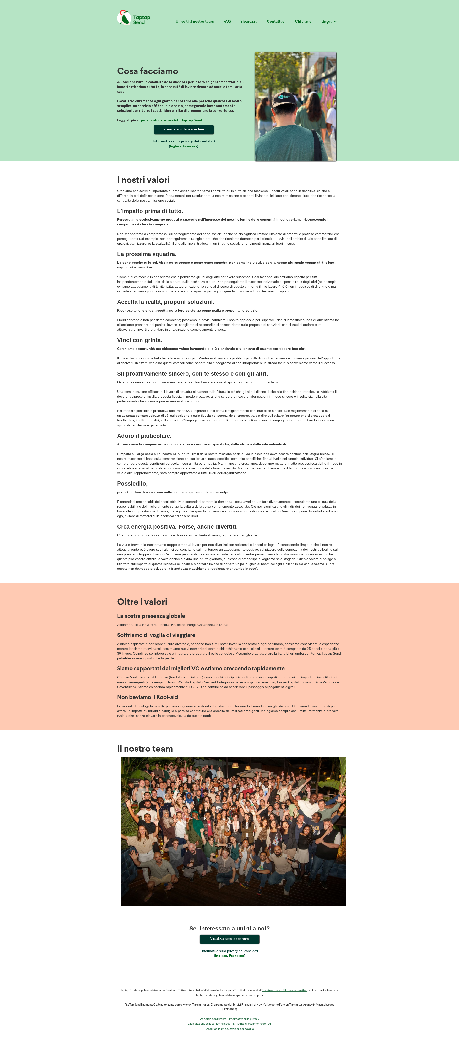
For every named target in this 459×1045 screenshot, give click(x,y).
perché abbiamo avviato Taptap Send (171, 120)
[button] (329, 24)
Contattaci (276, 22)
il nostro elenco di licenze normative (284, 990)
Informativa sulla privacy (244, 1019)
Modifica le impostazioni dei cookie (229, 1029)
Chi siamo (303, 22)
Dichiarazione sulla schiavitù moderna (211, 1024)
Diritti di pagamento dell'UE (254, 1024)
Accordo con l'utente (213, 1019)
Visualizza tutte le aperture (183, 129)
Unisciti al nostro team (195, 22)
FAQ (227, 22)
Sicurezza (248, 22)
